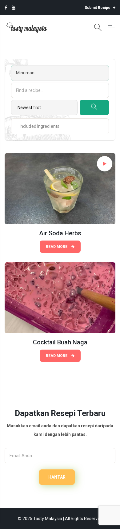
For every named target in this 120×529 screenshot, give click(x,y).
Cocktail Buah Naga (60, 342)
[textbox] (34, 126)
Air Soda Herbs (60, 233)
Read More (57, 247)
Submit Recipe (98, 8)
